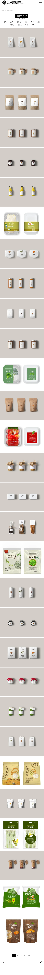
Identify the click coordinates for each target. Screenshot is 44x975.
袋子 (38, 22)
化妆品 (19, 25)
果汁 (26, 25)
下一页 (23, 955)
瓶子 (26, 22)
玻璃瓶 (12, 25)
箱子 (32, 22)
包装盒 (19, 22)
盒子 (11, 22)
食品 (33, 25)
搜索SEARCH (22, 16)
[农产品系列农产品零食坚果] (22, 42)
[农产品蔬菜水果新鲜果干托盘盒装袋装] (22, 222)
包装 (5, 22)
